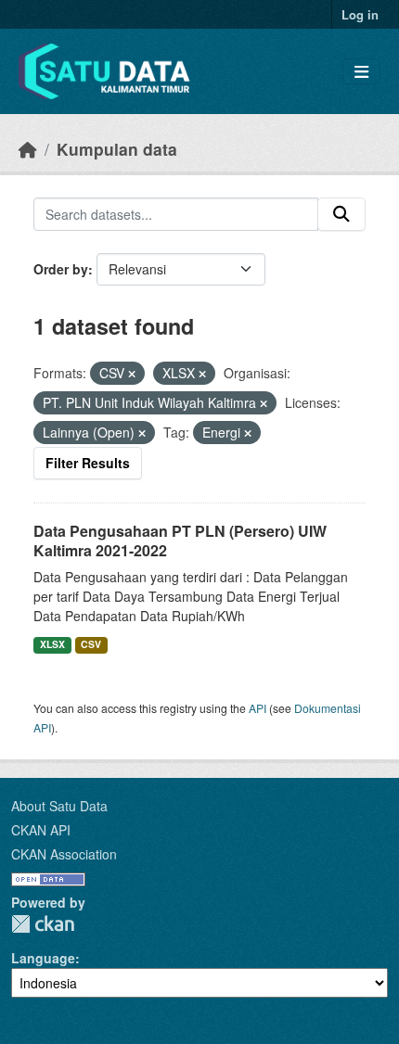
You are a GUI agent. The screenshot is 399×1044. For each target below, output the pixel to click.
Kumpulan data (117, 148)
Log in (360, 14)
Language (43, 958)
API (257, 708)
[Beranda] (28, 148)
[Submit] (341, 214)
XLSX (52, 644)
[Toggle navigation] (361, 71)
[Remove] (131, 373)
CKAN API (41, 830)
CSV (91, 644)
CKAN (42, 924)
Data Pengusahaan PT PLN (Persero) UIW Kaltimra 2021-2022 (180, 540)
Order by (60, 269)
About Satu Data (59, 805)
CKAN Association (64, 854)
